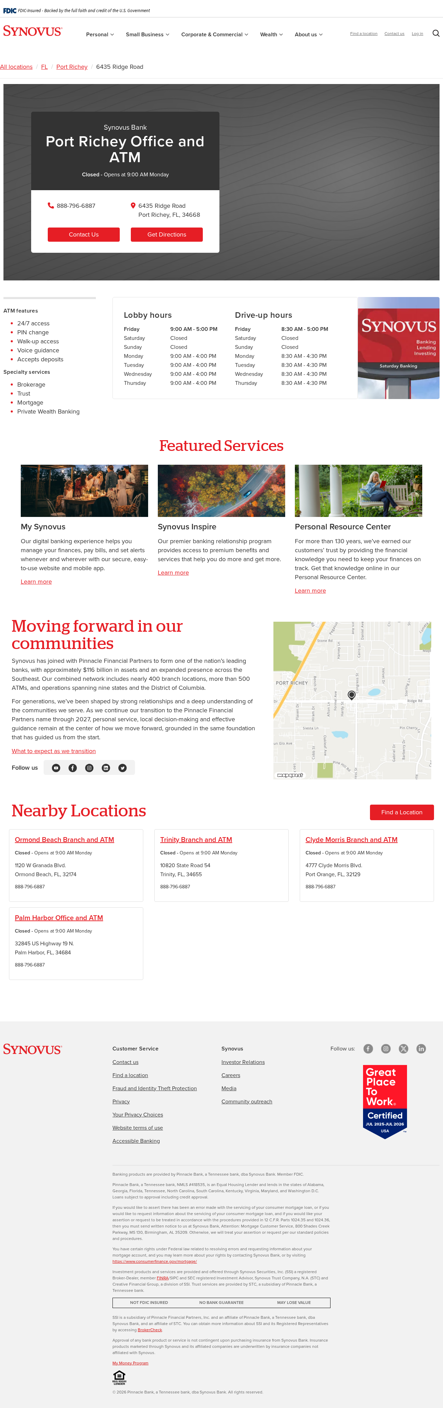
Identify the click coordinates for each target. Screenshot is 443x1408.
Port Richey (72, 66)
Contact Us (84, 234)
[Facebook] (73, 767)
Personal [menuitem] (98, 34)
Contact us (395, 33)
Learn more (36, 581)
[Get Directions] (352, 700)
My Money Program (130, 1363)
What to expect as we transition (54, 751)
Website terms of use (137, 1128)
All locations (16, 66)
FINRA (163, 1278)
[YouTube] (56, 767)
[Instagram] (89, 767)
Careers (231, 1075)
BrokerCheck (150, 1330)
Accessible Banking (136, 1141)
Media (229, 1088)
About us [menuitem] (306, 34)
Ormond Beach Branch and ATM (64, 839)
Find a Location (402, 812)
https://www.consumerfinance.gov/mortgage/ (154, 1261)
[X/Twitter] (403, 1049)
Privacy (121, 1101)
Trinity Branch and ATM (196, 839)
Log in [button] (417, 33)
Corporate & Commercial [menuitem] (212, 34)
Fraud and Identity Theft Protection (154, 1088)
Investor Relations (243, 1062)
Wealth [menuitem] (269, 34)
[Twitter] (122, 767)
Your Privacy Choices (137, 1115)
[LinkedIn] (106, 767)
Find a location (364, 33)
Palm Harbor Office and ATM (59, 918)
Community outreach (247, 1101)
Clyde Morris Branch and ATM (352, 839)
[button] (435, 34)
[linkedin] (421, 1049)
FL (44, 66)
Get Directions (166, 234)
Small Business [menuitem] (145, 34)
